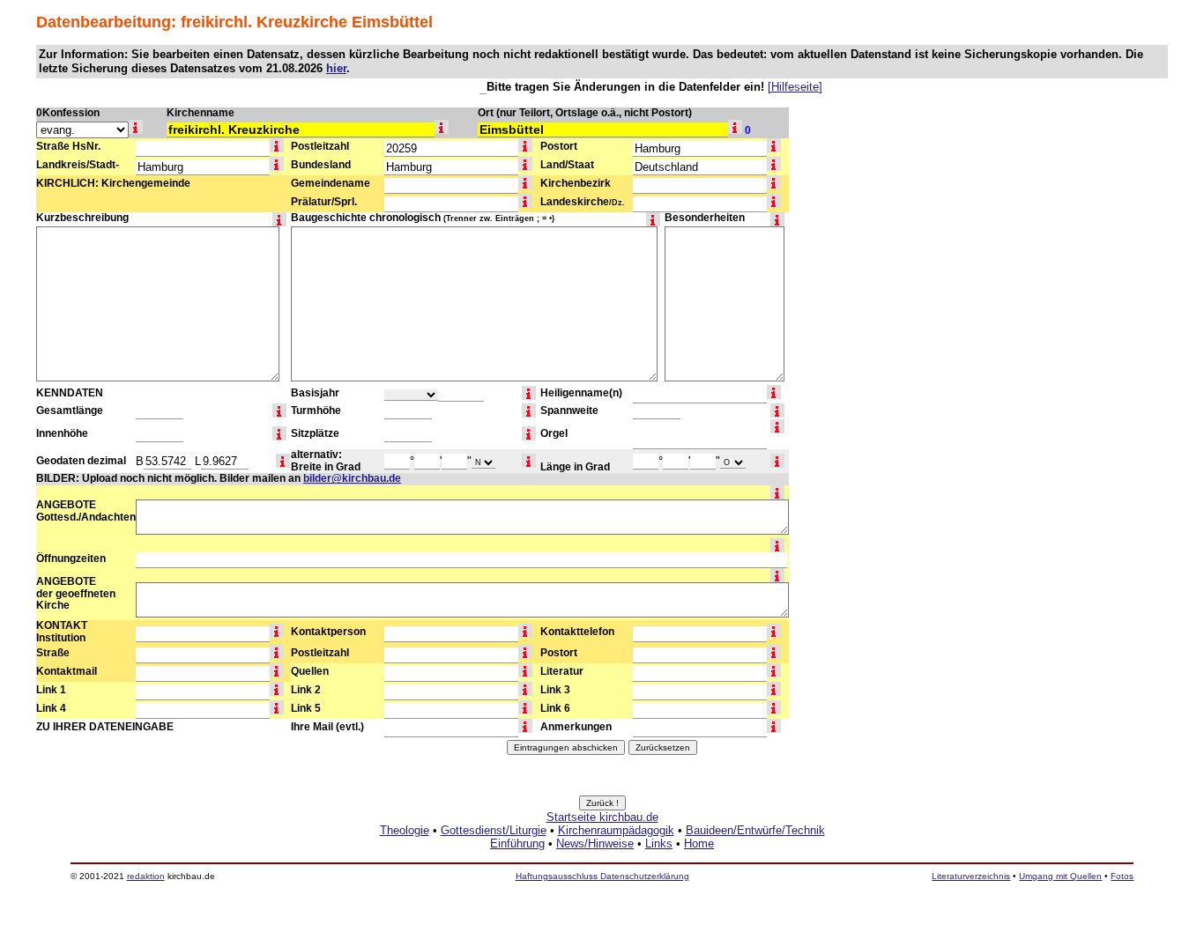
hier (336, 68)
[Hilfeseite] (795, 86)
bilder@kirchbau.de (352, 478)
